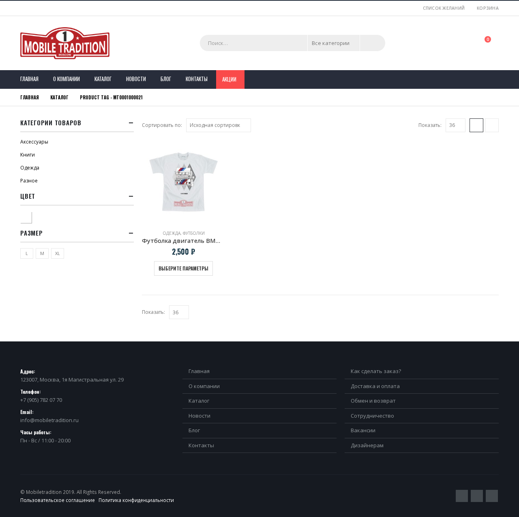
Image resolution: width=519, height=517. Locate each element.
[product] (183, 181)
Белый (31, 216)
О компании (66, 79)
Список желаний (444, 8)
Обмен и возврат (373, 400)
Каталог (103, 79)
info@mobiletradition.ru (49, 420)
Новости (136, 79)
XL (57, 253)
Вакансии (363, 430)
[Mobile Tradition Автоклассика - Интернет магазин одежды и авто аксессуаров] (64, 43)
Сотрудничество (372, 415)
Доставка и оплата (375, 386)
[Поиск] (372, 43)
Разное (29, 180)
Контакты (197, 79)
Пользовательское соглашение (57, 500)
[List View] (492, 125)
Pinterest (477, 496)
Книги (27, 154)
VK (492, 496)
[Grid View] (476, 125)
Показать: (430, 125)
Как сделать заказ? (376, 371)
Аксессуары (34, 141)
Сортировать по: (162, 125)
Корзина (488, 8)
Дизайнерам (367, 445)
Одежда (171, 233)
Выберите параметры (183, 268)
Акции (229, 79)
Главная (29, 79)
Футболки (194, 233)
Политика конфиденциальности (136, 500)
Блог (166, 79)
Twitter (462, 496)
